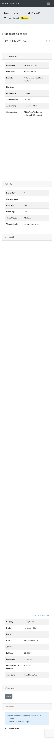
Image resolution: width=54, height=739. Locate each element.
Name (7, 737)
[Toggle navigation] (48, 3)
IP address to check (14, 34)
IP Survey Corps (10, 3)
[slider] (27, 732)
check (47, 41)
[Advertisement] (27, 152)
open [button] (8, 696)
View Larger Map (42, 615)
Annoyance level (12, 728)
